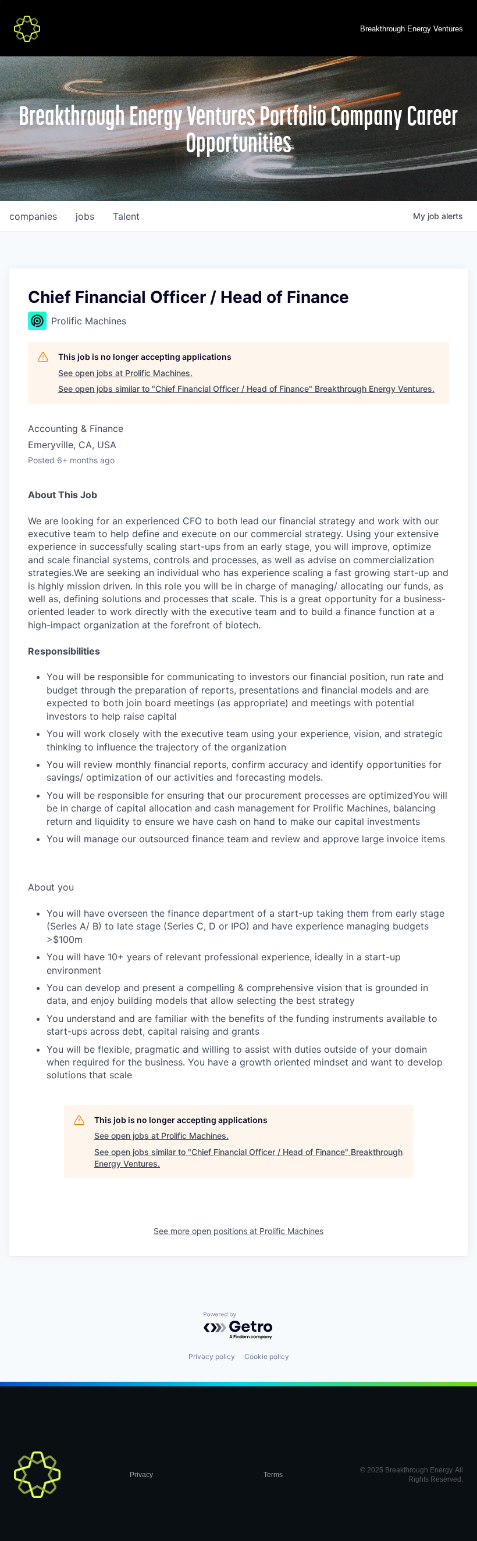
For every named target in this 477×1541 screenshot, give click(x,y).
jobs (85, 216)
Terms (273, 1475)
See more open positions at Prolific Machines (238, 1231)
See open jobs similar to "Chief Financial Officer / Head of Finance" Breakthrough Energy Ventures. (246, 389)
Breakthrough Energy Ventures (411, 28)
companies (33, 216)
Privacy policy (211, 1356)
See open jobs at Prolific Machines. (125, 373)
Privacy (141, 1475)
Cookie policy (266, 1356)
